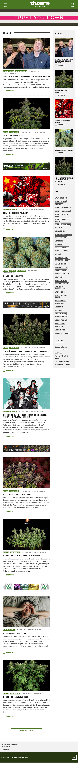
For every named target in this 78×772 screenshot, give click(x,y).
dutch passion (61, 238)
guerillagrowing (62, 247)
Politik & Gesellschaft (9, 209)
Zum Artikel (10, 91)
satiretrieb (60, 304)
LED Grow (58, 353)
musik (58, 274)
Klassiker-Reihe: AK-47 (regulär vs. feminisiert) (22, 556)
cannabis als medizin (64, 208)
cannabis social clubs (61, 215)
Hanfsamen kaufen (62, 361)
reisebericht (60, 300)
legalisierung (61, 264)
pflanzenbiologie (62, 284)
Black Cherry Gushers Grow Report (17, 494)
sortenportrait (61, 317)
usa (66, 333)
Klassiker (13, 271)
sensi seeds (60, 310)
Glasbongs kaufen (61, 350)
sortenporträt (61, 320)
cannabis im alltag (63, 211)
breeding (59, 205)
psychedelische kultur (61, 296)
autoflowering (61, 198)
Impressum (5, 749)
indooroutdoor (61, 257)
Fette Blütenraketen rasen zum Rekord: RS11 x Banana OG (25, 351)
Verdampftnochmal (62, 364)
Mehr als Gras (40, 6)
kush (68, 261)
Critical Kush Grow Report (13, 135)
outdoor (59, 277)
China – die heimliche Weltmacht (15, 213)
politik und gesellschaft (60, 288)
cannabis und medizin (60, 220)
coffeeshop (66, 224)
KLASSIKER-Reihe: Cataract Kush (15, 697)
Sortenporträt (14, 132)
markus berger (61, 267)
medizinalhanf (61, 271)
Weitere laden (26, 730)
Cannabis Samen (61, 347)
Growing (5, 132)
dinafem (59, 228)
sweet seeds (60, 323)
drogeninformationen (64, 234)
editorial (59, 241)
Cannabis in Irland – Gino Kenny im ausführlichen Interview (26, 76)
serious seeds (61, 313)
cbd (57, 224)
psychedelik (60, 292)
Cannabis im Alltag (8, 630)
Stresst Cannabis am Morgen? (14, 633)
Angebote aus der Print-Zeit (11, 744)
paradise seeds (61, 280)
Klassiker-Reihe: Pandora (13, 276)
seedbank (59, 307)
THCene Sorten (61, 330)
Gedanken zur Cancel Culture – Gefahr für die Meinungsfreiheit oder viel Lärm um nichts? (25, 416)
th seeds (59, 333)
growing (59, 244)
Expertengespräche (21, 71)
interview (59, 261)
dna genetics (60, 231)
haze (57, 251)
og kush (66, 274)
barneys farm (61, 201)
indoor (58, 254)
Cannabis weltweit (8, 71)
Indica (64, 251)
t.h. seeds (59, 327)
